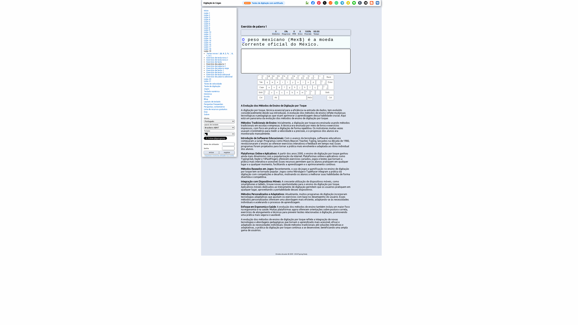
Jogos (206, 89)
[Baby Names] (307, 3)
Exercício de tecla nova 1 (217, 58)
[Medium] (366, 3)
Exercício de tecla (214, 62)
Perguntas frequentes (213, 104)
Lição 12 (207, 36)
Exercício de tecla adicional (218, 74)
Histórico (208, 94)
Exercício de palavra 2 (216, 66)
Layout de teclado (211, 124)
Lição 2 (207, 15)
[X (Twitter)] (324, 3)
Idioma (206, 118)
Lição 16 (207, 45)
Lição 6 (207, 24)
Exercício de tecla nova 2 (217, 60)
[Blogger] (371, 3)
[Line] (354, 3)
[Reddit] (330, 3)
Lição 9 (207, 30)
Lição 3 (207, 17)
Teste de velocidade (213, 84)
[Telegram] (342, 3)
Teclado (207, 131)
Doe (206, 112)
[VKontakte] (377, 3)
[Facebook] (313, 3)
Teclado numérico (212, 91)
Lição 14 (207, 40)
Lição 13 (207, 38)
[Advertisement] (296, 15)
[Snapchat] (348, 3)
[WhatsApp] (336, 3)
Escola (207, 96)
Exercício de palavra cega (218, 68)
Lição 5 (207, 21)
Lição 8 (207, 28)
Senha (206, 148)
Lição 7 (207, 26)
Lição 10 (207, 32)
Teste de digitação (212, 86)
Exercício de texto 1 (215, 70)
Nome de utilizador (211, 144)
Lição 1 (207, 13)
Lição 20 (207, 79)
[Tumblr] (360, 3)
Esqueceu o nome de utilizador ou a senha (219, 155)
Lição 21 (207, 81)
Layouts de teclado (212, 102)
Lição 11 (207, 34)
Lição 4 (207, 19)
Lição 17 (207, 47)
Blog (206, 99)
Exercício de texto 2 (215, 72)
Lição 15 (207, 43)
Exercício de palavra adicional (219, 77)
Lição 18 (207, 49)
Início (206, 10)
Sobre (206, 114)
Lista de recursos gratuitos (215, 109)
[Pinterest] (319, 3)
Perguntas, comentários (214, 107)
